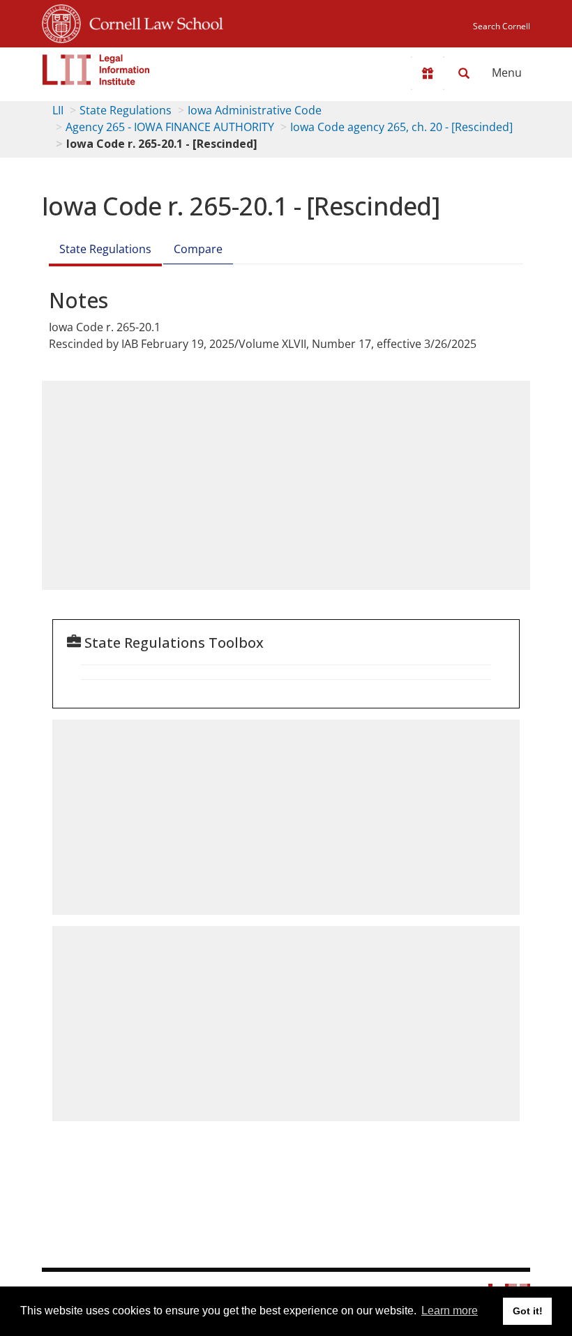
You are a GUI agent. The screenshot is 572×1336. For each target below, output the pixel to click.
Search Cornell (501, 26)
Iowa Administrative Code (255, 110)
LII (57, 110)
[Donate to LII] (427, 73)
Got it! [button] (528, 1310)
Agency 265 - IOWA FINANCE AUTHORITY (170, 127)
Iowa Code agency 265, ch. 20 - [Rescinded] (401, 127)
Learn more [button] (449, 1310)
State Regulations (126, 110)
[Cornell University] (61, 21)
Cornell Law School (152, 21)
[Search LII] (464, 73)
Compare (198, 249)
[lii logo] (96, 70)
